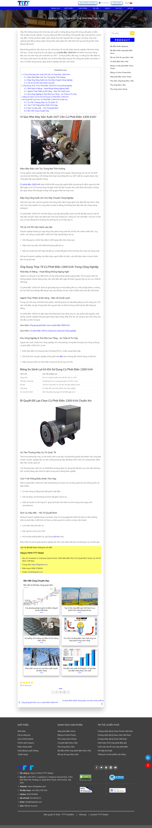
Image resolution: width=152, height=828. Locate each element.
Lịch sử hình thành (25, 739)
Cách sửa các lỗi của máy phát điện (113, 746)
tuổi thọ (56, 536)
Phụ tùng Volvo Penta (118, 89)
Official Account (30, 806)
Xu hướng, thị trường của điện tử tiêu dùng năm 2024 (41, 639)
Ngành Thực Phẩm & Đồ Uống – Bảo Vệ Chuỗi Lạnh (47, 91)
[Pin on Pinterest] (60, 692)
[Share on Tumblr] (68, 692)
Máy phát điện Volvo (66, 731)
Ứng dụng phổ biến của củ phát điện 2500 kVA (50, 325)
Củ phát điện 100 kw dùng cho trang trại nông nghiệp (53, 330)
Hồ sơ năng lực (24, 735)
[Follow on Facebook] (97, 767)
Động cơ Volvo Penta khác (120, 72)
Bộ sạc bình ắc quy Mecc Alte (121, 57)
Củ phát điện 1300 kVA (30, 184)
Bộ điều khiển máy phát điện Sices (121, 51)
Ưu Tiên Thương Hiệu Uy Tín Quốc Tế (41, 102)
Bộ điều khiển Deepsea (119, 46)
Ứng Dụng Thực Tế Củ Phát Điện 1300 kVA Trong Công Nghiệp (46, 86)
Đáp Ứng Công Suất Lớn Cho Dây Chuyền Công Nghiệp (48, 80)
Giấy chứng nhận (25, 746)
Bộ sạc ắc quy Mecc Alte (68, 754)
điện (61, 356)
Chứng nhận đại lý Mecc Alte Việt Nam (114, 735)
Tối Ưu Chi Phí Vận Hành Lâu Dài (39, 83)
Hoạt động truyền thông (28, 750)
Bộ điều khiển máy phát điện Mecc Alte (74, 750)
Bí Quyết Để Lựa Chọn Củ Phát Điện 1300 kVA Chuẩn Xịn (44, 99)
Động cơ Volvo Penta (67, 735)
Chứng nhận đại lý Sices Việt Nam (112, 739)
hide (64, 70)
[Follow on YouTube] (115, 767)
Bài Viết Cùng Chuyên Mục (36, 111)
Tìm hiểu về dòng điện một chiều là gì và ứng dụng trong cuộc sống (80, 639)
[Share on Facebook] (53, 692)
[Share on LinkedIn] (64, 692)
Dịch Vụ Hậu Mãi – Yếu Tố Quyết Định (41, 108)
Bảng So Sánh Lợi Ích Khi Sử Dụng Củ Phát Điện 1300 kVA (45, 97)
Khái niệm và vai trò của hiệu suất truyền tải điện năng (41, 669)
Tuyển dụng (23, 754)
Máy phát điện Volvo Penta (120, 77)
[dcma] (91, 777)
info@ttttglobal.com (33, 802)
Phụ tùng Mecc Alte (118, 85)
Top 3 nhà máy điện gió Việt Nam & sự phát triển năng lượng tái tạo (79, 609)
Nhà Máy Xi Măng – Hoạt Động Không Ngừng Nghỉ (46, 88)
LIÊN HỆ (130, 8)
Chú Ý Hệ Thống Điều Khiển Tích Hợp (41, 105)
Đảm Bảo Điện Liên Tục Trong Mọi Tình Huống (44, 77)
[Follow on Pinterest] (106, 767)
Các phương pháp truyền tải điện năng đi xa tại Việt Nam (41, 609)
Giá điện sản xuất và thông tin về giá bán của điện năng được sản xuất (79, 669)
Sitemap (82, 814)
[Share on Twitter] (56, 692)
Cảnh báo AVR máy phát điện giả (112, 743)
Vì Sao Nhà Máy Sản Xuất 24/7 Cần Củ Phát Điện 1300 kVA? (45, 74)
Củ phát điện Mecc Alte (119, 61)
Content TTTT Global (99, 814)
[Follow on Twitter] (101, 767)
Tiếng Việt (127, 3)
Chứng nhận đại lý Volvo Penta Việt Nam (115, 731)
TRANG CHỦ (55, 8)
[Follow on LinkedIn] (111, 767)
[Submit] (132, 33)
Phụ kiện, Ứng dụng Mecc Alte (122, 81)
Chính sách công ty (26, 743)
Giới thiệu (22, 731)
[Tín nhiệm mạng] (91, 789)
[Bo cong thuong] (121, 777)
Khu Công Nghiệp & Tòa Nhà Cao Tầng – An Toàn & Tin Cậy (50, 94)
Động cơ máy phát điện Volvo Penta (121, 67)
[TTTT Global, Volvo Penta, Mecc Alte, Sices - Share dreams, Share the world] (24, 3)
